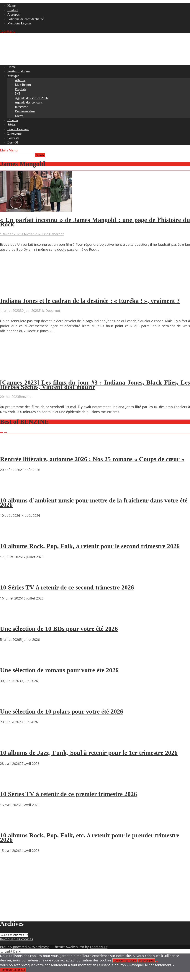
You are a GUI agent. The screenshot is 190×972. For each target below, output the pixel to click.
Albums (20, 80)
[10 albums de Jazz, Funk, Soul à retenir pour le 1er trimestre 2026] (11, 742)
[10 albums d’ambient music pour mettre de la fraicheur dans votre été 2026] (11, 489)
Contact (12, 10)
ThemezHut (98, 947)
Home (11, 5)
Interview (21, 107)
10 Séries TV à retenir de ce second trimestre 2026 (67, 587)
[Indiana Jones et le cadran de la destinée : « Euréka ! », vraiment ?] (36, 291)
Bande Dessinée (18, 129)
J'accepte (118, 960)
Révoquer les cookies (16, 939)
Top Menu (7, 31)
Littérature (14, 133)
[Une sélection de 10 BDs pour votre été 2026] (11, 618)
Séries (11, 124)
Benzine (25, 396)
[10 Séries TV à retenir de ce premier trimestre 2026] (11, 783)
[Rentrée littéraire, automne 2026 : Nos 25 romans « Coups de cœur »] (11, 448)
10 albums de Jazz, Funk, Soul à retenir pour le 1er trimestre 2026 (89, 752)
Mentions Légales (19, 23)
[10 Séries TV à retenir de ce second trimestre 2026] (11, 577)
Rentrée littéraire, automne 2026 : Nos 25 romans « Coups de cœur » (92, 459)
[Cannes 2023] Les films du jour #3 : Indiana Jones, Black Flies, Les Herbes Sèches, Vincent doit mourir (95, 384)
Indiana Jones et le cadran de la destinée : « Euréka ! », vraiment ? (90, 300)
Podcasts (13, 138)
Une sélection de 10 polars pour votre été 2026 (61, 711)
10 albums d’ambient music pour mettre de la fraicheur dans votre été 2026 (93, 502)
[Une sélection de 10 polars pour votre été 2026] (11, 701)
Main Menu (9, 150)
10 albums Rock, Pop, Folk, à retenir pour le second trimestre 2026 (90, 546)
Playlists (20, 89)
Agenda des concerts (29, 102)
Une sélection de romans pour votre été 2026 (59, 670)
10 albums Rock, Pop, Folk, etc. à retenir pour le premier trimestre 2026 (89, 837)
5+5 (17, 93)
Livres (19, 116)
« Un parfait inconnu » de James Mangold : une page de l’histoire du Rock (95, 222)
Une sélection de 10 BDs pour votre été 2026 (59, 628)
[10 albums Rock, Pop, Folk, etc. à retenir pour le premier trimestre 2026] (11, 825)
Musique (13, 76)
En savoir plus (146, 960)
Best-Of (12, 142)
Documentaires (25, 111)
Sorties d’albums (18, 71)
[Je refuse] (156, 961)
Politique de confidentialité (25, 19)
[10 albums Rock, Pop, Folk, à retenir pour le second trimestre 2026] (11, 535)
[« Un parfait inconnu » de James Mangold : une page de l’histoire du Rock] (36, 210)
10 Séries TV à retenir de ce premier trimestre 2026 (68, 794)
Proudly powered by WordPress (24, 947)
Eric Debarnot (53, 234)
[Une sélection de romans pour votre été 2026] (11, 659)
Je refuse (131, 960)
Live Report (23, 84)
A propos (13, 14)
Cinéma (12, 120)
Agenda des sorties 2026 (31, 98)
